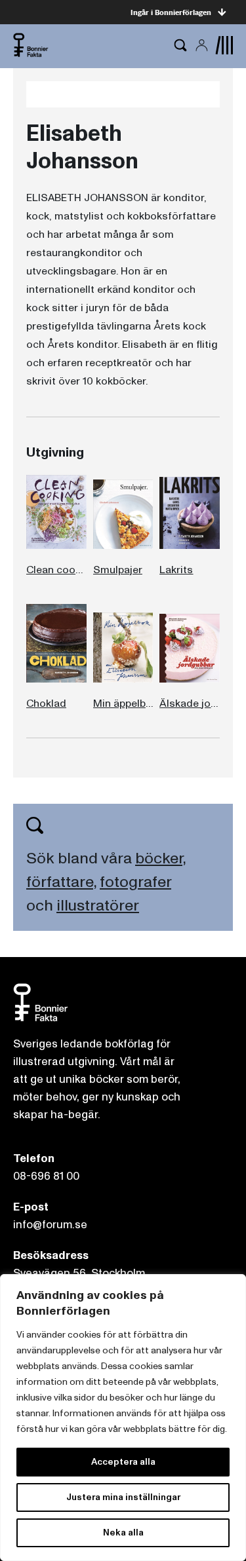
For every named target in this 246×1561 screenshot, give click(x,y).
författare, (61, 882)
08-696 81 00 (46, 1176)
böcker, (160, 858)
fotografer (135, 882)
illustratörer (97, 905)
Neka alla (123, 1532)
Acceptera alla (123, 1462)
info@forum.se (50, 1224)
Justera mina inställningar (123, 1497)
